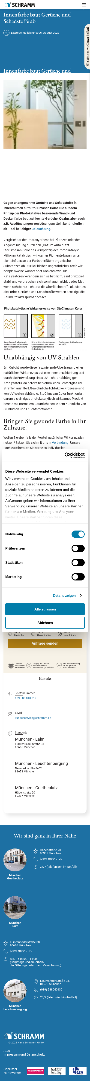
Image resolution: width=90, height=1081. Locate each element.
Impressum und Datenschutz (24, 1054)
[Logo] (20, 4)
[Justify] (84, 4)
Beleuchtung (41, 229)
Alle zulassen (45, 609)
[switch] (78, 548)
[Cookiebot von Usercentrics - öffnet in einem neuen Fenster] (65, 455)
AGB (6, 1051)
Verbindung (60, 442)
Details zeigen (64, 595)
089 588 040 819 (25, 698)
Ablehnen (45, 623)
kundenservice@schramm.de (33, 718)
